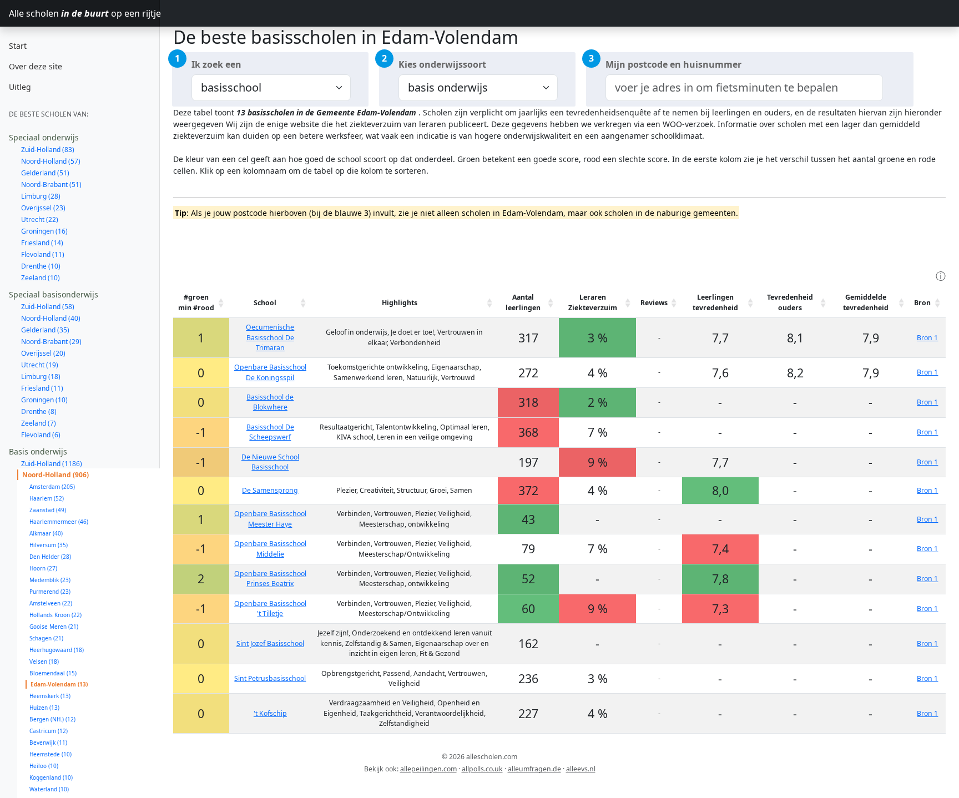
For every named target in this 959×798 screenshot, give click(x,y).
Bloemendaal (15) (53, 673)
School (265, 302)
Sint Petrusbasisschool (270, 678)
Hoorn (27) (43, 568)
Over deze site (35, 66)
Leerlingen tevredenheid (715, 302)
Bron (922, 302)
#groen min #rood (196, 302)
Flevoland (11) (42, 254)
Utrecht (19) (39, 365)
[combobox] (744, 87)
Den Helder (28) (50, 556)
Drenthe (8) (39, 411)
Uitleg (20, 87)
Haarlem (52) (46, 498)
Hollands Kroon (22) (55, 615)
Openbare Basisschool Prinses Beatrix (270, 578)
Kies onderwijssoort (442, 64)
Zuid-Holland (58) (47, 306)
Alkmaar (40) (46, 533)
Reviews (654, 302)
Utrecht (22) (39, 219)
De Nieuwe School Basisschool (270, 462)
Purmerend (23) (49, 591)
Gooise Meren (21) (53, 626)
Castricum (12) (48, 731)
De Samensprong (270, 490)
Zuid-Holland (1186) (51, 463)
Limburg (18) (40, 376)
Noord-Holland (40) (50, 318)
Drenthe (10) (40, 266)
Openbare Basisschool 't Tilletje (270, 608)
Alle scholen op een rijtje (84, 13)
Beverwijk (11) (48, 742)
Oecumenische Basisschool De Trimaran (270, 337)
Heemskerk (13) (49, 696)
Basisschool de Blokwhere (270, 402)
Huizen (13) (44, 707)
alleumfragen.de (534, 769)
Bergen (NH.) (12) (52, 719)
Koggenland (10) (51, 777)
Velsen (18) (44, 661)
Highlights (399, 302)
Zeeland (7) (38, 423)
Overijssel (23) (43, 208)
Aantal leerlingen (523, 302)
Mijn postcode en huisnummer (673, 64)
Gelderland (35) (45, 330)
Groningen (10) (44, 400)
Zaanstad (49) (47, 510)
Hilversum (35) (48, 545)
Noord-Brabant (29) (51, 341)
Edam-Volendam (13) (59, 684)
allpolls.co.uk (482, 769)
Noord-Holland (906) (55, 474)
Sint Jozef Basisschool (270, 643)
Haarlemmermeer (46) (58, 522)
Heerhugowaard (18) (56, 650)
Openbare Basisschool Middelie (270, 548)
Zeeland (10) (40, 277)
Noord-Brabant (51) (51, 184)
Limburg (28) (40, 196)
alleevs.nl (580, 769)
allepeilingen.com (428, 769)
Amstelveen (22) (50, 603)
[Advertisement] (375, 243)
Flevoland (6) (40, 435)
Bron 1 (927, 337)
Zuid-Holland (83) (47, 149)
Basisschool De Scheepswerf (270, 432)
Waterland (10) (49, 789)
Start (18, 46)
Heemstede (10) (50, 754)
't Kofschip (270, 713)
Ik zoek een (216, 64)
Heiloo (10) (43, 766)
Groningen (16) (44, 231)
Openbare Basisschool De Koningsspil (270, 372)
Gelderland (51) (45, 173)
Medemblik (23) (49, 580)
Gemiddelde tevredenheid (866, 302)
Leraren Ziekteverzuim (592, 302)
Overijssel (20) (43, 353)
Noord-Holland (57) (50, 161)
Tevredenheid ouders (790, 302)
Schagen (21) (46, 638)
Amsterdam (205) (52, 487)
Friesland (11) (42, 388)
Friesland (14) (42, 243)
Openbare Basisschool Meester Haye (270, 518)
